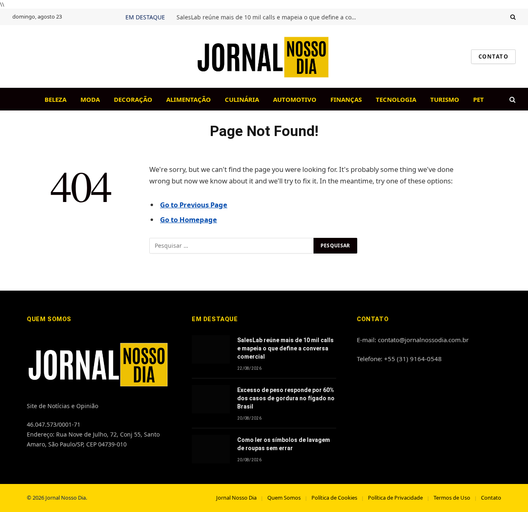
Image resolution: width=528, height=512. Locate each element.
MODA (90, 99)
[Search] (512, 17)
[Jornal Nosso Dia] (264, 56)
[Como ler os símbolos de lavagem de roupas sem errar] (211, 449)
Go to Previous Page (193, 204)
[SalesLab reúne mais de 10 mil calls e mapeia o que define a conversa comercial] (211, 349)
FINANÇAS (346, 99)
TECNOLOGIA (396, 99)
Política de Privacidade (395, 497)
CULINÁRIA (242, 99)
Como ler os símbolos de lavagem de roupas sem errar (283, 444)
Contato (491, 497)
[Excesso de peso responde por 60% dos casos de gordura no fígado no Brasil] (211, 399)
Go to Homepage (188, 219)
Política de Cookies (334, 497)
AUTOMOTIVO (294, 99)
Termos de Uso (452, 497)
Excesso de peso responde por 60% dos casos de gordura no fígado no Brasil (286, 398)
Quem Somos (284, 497)
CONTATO (493, 56)
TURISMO (444, 99)
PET (478, 99)
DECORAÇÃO (133, 99)
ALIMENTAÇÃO (188, 99)
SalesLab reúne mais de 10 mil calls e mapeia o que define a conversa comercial (269, 17)
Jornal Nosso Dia (236, 497)
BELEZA (55, 99)
